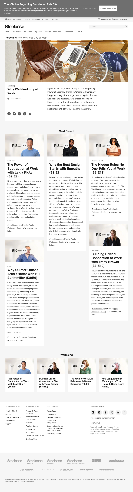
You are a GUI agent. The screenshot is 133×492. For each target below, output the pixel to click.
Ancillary (28, 31)
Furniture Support (32, 426)
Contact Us (95, 423)
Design (51, 161)
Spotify (19, 227)
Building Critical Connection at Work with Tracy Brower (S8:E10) (106, 260)
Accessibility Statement (55, 434)
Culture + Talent (97, 161)
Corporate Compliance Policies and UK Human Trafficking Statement (55, 428)
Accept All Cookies (108, 8)
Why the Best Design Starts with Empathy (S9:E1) (65, 168)
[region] (66, 8)
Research (69, 31)
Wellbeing (11, 85)
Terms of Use (51, 411)
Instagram (93, 412)
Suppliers (8, 424)
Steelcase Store (31, 439)
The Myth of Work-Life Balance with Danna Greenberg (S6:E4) (81, 381)
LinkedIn (99, 412)
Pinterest (124, 412)
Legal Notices (52, 407)
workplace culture (117, 192)
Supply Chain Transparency (51, 421)
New (7, 31)
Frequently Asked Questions (32, 412)
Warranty (29, 423)
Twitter (111, 412)
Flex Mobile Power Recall (35, 436)
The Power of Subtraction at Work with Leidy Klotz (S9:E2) (22, 170)
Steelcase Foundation (13, 417)
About (79, 31)
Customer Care (32, 407)
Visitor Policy (10, 420)
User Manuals (31, 419)
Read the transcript (81, 108)
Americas (14, 19)
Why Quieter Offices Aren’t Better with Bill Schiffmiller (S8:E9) (23, 273)
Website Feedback (32, 416)
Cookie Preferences (54, 417)
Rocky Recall (30, 432)
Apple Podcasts (20, 337)
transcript (101, 209)
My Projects (106, 19)
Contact (26, 19)
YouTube (118, 412)
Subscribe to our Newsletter (103, 418)
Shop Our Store (51, 19)
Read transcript (14, 224)
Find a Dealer (37, 19)
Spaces (38, 31)
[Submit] (126, 26)
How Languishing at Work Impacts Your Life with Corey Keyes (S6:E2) (113, 382)
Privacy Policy (51, 414)
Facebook (105, 412)
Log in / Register (120, 19)
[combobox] (108, 27)
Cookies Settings (89, 8)
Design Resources (53, 31)
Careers (8, 414)
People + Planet (11, 411)
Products (17, 31)
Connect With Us (97, 407)
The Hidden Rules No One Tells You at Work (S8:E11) (108, 168)
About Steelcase (12, 407)
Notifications (30, 429)
